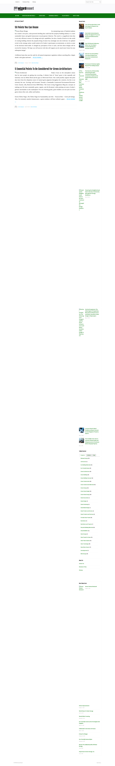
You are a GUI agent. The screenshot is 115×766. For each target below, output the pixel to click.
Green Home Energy (85, 494)
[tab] (82, 455)
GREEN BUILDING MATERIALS (28, 15)
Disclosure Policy (26, 2)
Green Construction (85, 481)
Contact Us (17, 2)
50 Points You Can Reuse (26, 27)
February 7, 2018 (28, 62)
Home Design (83, 501)
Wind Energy (83, 553)
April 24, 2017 (27, 106)
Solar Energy (83, 534)
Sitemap (34, 2)
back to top (99, 762)
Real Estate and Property (86, 524)
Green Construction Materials (87, 484)
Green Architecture (34, 106)
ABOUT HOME (76, 15)
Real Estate (83, 521)
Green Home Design (35, 62)
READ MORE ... (38, 57)
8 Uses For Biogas (83, 734)
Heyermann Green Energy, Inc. (87, 751)
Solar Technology (84, 544)
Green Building (84, 474)
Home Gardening (84, 504)
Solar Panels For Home (86, 537)
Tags (94, 455)
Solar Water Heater (85, 547)
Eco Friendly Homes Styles (85, 739)
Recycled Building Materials (87, 527)
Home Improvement (84, 705)
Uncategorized (84, 550)
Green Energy (84, 488)
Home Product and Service (86, 511)
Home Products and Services (87, 514)
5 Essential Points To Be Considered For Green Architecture (43, 68)
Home (17, 15)
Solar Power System (85, 540)
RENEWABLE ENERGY (53, 15)
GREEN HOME (42, 15)
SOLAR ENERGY (65, 15)
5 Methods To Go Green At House (87, 728)
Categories (82, 455)
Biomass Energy (84, 458)
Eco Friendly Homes (85, 468)
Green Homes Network (91, 586)
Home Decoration (84, 497)
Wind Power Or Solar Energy (86, 711)
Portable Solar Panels (85, 517)
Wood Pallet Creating (84, 716)
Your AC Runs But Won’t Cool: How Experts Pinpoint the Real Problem (92, 26)
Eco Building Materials (85, 465)
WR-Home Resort (19, 762)
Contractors (83, 461)
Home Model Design (85, 507)
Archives (89, 455)
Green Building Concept (86, 478)
